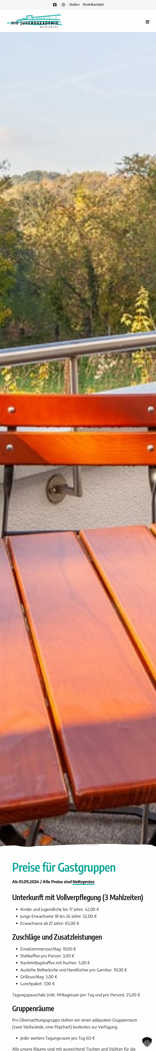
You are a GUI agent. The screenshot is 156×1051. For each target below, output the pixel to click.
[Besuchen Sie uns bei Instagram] (63, 5)
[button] (147, 1042)
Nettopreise (83, 881)
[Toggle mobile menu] (148, 22)
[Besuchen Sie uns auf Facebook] (55, 5)
